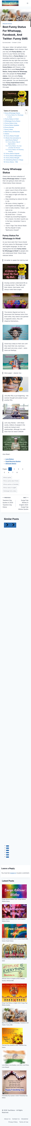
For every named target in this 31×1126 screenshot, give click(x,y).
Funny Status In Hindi (12, 119)
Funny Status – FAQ (12, 162)
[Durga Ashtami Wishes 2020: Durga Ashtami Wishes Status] (15, 891)
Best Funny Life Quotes (12, 131)
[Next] (13, 525)
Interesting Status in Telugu (14, 160)
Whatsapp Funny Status (12, 121)
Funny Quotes (9, 127)
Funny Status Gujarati (12, 153)
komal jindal (7, 42)
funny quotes (7, 477)
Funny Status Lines (11, 123)
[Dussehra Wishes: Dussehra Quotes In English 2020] (15, 951)
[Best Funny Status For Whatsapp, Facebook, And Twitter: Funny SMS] (15, 1015)
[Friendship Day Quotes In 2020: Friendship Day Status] (15, 1082)
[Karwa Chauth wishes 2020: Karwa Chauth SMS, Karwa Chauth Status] (15, 931)
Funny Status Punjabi (12, 136)
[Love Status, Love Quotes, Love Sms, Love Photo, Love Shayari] (15, 1057)
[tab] (7, 846)
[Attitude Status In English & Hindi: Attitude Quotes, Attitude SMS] (15, 971)
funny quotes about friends (11, 481)
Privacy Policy (13, 1122)
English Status (7, 23)
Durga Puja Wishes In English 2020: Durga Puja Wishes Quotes (23, 503)
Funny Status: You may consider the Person (14, 146)
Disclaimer (24, 1119)
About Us (7, 1119)
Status (7, 134)
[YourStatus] (10, 3)
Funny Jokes (9, 129)
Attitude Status (10, 463)
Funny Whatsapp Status (12, 113)
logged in (13, 873)
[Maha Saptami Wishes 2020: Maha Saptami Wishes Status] (15, 911)
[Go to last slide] (7, 525)
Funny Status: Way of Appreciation (14, 143)
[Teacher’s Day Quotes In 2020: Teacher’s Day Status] (15, 1036)
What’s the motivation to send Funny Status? (13, 139)
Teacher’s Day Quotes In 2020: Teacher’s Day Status (8, 502)
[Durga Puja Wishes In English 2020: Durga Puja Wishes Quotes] (15, 993)
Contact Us (16, 1119)
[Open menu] (27, 3)
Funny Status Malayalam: (13, 155)
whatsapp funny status (9, 491)
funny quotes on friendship (10, 484)
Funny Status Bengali (12, 157)
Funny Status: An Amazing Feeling (15, 150)
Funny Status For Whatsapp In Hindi (15, 116)
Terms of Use (23, 1122)
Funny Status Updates (12, 125)
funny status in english (9, 487)
